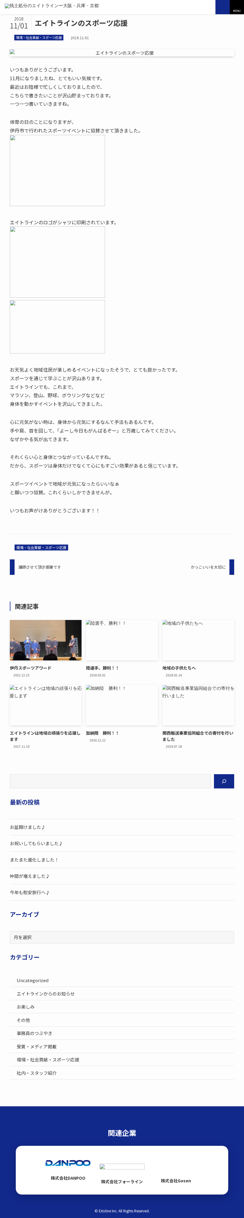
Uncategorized (33, 980)
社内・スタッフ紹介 (37, 1073)
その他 (23, 1020)
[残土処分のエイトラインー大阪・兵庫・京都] (52, 7)
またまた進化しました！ (34, 859)
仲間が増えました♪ (30, 876)
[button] (237, 7)
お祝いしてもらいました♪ (36, 843)
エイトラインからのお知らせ (46, 993)
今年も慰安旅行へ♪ (30, 892)
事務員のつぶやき (34, 1033)
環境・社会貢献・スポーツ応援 (39, 37)
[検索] (224, 781)
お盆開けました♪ (28, 827)
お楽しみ (26, 1007)
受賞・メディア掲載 (37, 1046)
